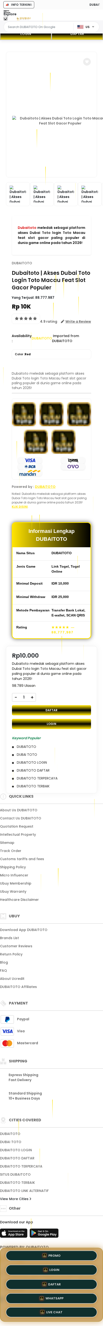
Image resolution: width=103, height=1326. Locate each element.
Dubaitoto (27, 227)
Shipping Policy (13, 867)
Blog (4, 962)
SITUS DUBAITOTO (15, 1174)
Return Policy (11, 954)
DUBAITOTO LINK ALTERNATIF (24, 1190)
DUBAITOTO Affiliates (18, 986)
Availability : (22, 338)
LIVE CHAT (54, 1311)
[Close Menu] (5, 20)
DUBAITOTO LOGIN (16, 1150)
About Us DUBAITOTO (18, 810)
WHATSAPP (54, 1297)
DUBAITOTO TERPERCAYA (21, 1166)
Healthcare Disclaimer (19, 899)
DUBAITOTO (22, 263)
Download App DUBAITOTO (23, 929)
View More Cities (14, 1198)
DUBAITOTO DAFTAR (17, 1158)
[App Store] (14, 1235)
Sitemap (7, 842)
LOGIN (25, 33)
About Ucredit (12, 978)
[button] (87, 62)
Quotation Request (16, 826)
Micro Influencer (14, 875)
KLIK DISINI (20, 507)
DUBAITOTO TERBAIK (17, 1182)
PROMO (54, 1255)
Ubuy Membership (15, 883)
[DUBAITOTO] (23, 18)
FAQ (3, 970)
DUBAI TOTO (10, 1142)
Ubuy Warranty (13, 891)
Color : (23, 354)
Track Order (10, 850)
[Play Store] (44, 1235)
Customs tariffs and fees (22, 859)
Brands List (9, 938)
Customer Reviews (16, 946)
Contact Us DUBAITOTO (20, 818)
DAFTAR (77, 33)
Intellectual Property (18, 834)
